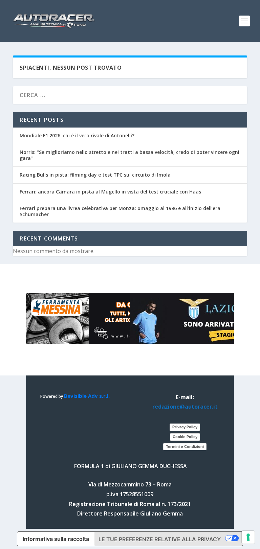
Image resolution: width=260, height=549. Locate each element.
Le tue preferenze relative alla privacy (160, 539)
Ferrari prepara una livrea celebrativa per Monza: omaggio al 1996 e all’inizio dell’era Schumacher (120, 211)
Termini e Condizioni (185, 446)
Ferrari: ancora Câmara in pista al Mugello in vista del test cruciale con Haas (110, 191)
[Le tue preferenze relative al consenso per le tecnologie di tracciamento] (248, 537)
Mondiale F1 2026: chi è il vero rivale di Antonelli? (77, 135)
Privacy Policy (184, 427)
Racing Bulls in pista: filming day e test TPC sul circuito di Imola (95, 174)
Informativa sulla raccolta (56, 538)
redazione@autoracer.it (185, 406)
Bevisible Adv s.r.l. (87, 395)
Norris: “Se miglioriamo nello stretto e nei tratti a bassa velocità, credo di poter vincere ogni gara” (129, 155)
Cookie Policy (185, 436)
